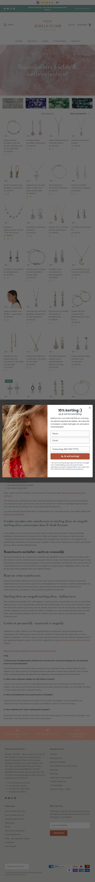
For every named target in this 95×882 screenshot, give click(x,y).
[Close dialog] (90, 408)
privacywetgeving (77, 469)
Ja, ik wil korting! (70, 456)
